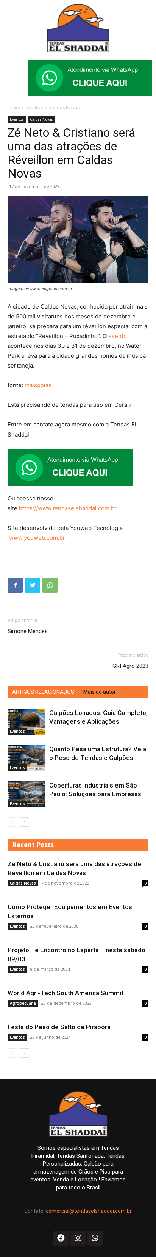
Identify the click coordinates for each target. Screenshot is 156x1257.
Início (13, 107)
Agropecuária (23, 1003)
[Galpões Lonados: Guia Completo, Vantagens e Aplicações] (26, 722)
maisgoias (38, 385)
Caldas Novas (65, 107)
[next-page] (24, 822)
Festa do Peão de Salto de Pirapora (59, 1027)
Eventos (34, 107)
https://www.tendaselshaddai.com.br (68, 508)
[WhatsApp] (50, 585)
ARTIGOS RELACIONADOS (43, 692)
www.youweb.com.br (37, 537)
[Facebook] (15, 585)
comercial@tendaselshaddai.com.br (89, 1211)
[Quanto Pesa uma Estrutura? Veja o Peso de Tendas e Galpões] (26, 758)
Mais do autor (99, 692)
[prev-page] (12, 822)
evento (117, 336)
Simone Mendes (28, 631)
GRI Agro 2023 (130, 665)
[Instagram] (78, 1238)
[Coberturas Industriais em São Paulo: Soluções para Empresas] (26, 794)
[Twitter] (32, 585)
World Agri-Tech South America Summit (65, 993)
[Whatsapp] (95, 1238)
